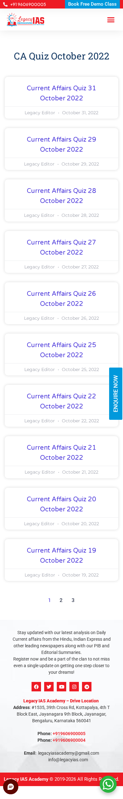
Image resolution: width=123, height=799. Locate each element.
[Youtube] (61, 686)
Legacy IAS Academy (26, 779)
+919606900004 (69, 740)
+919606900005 (69, 733)
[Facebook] (36, 686)
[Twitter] (49, 686)
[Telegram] (86, 686)
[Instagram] (74, 686)
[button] (111, 19)
